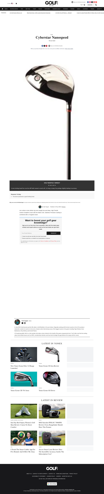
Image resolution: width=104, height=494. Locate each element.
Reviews (65, 8)
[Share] (42, 46)
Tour (34, 8)
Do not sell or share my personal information (52, 478)
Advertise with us (67, 476)
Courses (85, 8)
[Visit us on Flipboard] (96, 2)
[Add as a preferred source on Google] (52, 483)
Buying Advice (14, 8)
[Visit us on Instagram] (90, 2)
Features (47, 8)
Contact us (52, 473)
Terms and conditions (62, 473)
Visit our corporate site (69, 489)
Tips (22, 8)
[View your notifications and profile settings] (16, 3)
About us (29, 473)
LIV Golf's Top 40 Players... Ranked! (63, 12)
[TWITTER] (23, 323)
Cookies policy (51, 476)
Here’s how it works (69, 48)
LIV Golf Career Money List (16, 12)
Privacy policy (73, 473)
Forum (72, 8)
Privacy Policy (54, 241)
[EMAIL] (25, 323)
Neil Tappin (46, 206)
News (6, 8)
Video (78, 8)
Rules (40, 8)
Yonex (51, 34)
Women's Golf (56, 8)
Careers (58, 476)
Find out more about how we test (74, 202)
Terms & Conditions (45, 241)
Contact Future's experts (40, 473)
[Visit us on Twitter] (92, 2)
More (98, 8)
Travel (92, 8)
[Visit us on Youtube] (94, 2)
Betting (28, 8)
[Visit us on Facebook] (88, 2)
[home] (2, 9)
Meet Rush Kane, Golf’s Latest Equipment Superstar (38, 12)
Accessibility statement (39, 476)
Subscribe (90, 4)
